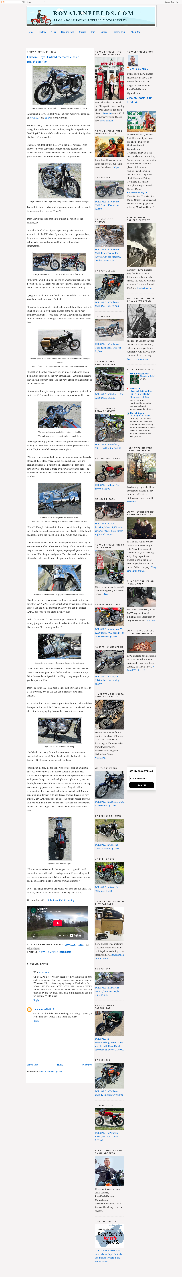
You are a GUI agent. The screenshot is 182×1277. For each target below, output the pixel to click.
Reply (36, 1000)
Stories (82, 31)
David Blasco (139, 69)
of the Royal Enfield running (60, 900)
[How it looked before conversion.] (60, 354)
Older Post (87, 1064)
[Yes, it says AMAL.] (60, 590)
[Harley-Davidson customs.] (59, 270)
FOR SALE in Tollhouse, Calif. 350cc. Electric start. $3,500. (108, 205)
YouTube (150, 620)
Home (30, 31)
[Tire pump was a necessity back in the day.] (60, 742)
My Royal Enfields (139, 373)
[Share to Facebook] (36, 948)
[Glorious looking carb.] (60, 658)
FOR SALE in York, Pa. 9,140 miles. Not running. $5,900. (107, 680)
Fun (93, 31)
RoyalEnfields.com (91, 13)
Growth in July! (147, 376)
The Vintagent (137, 413)
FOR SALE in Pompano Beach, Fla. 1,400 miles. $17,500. (107, 1136)
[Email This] (28, 948)
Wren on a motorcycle (137, 358)
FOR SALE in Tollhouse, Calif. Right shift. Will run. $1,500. (108, 347)
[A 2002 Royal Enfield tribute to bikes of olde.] (59, 104)
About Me (135, 31)
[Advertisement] (91, 41)
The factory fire (144, 287)
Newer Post (32, 1064)
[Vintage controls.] (60, 513)
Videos (103, 31)
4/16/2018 (49, 1009)
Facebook (131, 501)
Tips (53, 31)
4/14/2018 (44, 972)
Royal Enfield (106, 120)
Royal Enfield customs (55, 952)
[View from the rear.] (60, 859)
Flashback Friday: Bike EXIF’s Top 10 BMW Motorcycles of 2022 (141, 393)
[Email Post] (86, 945)
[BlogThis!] (30, 948)
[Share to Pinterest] (38, 948)
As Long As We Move (140, 415)
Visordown (100, 757)
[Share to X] (33, 948)
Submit (141, 785)
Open (117, 167)
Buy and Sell (67, 31)
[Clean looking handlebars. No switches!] (60, 428)
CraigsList (35, 117)
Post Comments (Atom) (51, 1071)
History (42, 31)
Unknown (38, 1009)
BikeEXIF (135, 388)
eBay (105, 594)
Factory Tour (119, 31)
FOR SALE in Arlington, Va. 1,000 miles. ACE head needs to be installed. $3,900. (109, 632)
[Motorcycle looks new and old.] (60, 197)
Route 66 (107, 113)
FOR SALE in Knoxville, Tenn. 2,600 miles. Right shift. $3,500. (107, 991)
